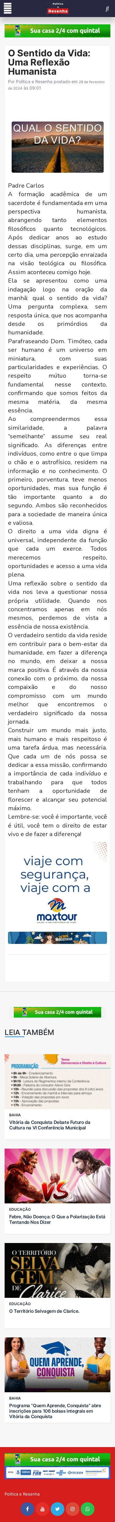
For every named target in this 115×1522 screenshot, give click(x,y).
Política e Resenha (34, 81)
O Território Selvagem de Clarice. (44, 1311)
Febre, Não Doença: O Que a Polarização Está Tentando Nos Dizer (57, 1219)
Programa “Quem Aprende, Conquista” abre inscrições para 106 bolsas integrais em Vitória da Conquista (55, 1411)
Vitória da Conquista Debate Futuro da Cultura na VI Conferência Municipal (49, 1125)
